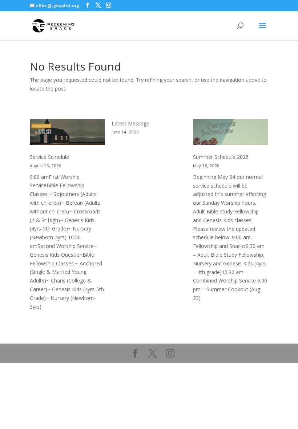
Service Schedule (49, 156)
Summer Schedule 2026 (221, 156)
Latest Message (130, 123)
